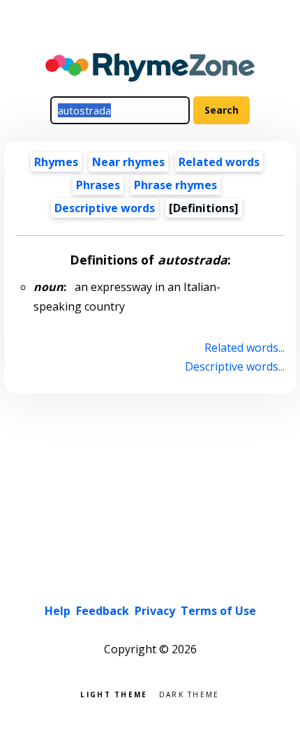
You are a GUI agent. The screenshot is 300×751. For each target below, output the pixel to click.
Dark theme (189, 693)
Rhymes (56, 162)
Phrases (98, 185)
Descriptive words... (234, 366)
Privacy (155, 610)
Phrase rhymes (175, 185)
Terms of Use (218, 610)
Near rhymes (128, 162)
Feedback (102, 610)
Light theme (113, 693)
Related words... (244, 347)
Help (57, 610)
